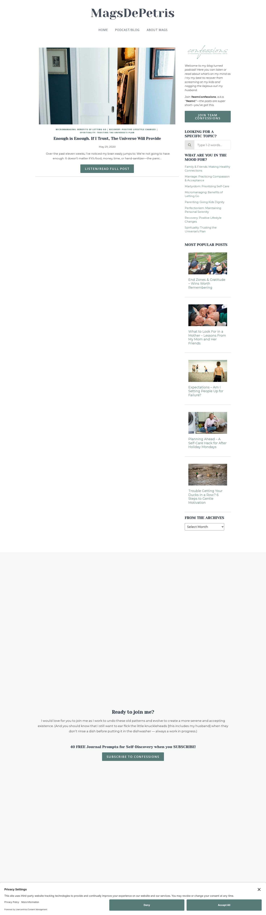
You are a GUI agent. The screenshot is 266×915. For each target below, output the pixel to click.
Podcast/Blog (127, 30)
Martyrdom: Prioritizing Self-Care (207, 186)
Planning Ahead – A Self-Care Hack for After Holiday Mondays (207, 443)
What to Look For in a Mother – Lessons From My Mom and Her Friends (207, 337)
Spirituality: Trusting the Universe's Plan (107, 132)
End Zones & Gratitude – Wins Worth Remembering (206, 284)
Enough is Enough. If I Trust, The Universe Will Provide (107, 138)
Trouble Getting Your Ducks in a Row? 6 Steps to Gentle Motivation (205, 497)
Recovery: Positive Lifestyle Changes (132, 129)
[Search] (189, 145)
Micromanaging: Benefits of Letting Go (81, 129)
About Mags (157, 30)
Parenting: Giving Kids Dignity (204, 202)
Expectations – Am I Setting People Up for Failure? (205, 391)
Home (103, 30)
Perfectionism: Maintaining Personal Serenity (203, 209)
